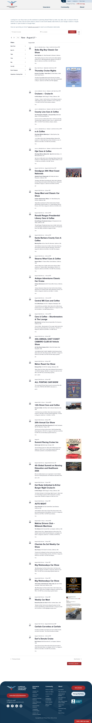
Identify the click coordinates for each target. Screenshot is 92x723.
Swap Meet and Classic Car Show (47, 194)
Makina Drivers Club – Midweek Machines (45, 524)
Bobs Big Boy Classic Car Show (46, 51)
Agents (69, 1)
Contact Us (75, 1)
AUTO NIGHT (40, 503)
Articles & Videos (49, 689)
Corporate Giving (62, 708)
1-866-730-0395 (80, 3)
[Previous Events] (11, 37)
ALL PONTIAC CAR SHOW (46, 382)
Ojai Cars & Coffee (43, 151)
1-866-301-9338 (11, 700)
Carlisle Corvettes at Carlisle (48, 626)
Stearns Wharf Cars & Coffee (48, 258)
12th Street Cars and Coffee (47, 405)
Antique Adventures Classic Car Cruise (47, 279)
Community (65, 7)
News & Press (61, 713)
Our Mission (61, 689)
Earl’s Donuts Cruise (44, 638)
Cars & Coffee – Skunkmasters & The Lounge (49, 318)
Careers (60, 710)
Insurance (46, 7)
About (82, 7)
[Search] (63, 1)
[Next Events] (14, 37)
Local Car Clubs (48, 694)
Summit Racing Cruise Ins (46, 442)
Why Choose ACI (62, 691)
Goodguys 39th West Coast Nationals (47, 172)
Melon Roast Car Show (45, 364)
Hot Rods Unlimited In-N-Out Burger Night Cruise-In (47, 486)
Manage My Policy (70, 3)
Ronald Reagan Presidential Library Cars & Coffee (47, 216)
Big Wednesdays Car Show (47, 565)
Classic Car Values (49, 691)
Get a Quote (78, 687)
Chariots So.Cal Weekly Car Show (47, 545)
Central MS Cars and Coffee (47, 300)
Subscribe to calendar (73, 663)
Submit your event (33, 27)
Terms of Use (54, 717)
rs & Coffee (40, 131)
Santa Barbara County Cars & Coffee (48, 239)
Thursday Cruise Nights (45, 70)
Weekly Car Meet (42, 599)
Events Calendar (48, 702)
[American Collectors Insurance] (12, 4)
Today (18, 37)
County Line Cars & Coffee (47, 111)
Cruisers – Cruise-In (44, 93)
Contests (47, 696)
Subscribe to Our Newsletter (17, 695)
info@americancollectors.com (15, 702)
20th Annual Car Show (45, 422)
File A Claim (82, 1)
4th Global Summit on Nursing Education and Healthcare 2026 (48, 468)
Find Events (72, 32)
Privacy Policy (47, 717)
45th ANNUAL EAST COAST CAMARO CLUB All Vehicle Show (47, 342)
